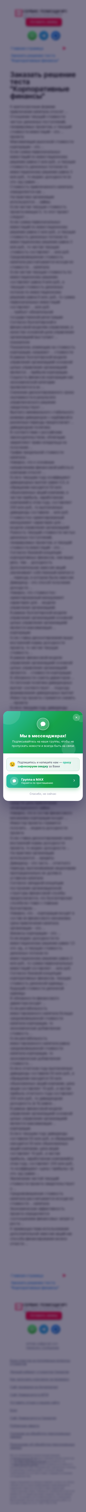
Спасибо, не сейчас (43, 793)
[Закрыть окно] (76, 717)
